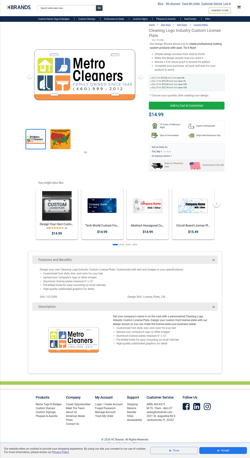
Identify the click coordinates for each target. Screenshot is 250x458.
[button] (115, 244)
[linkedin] (197, 407)
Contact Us (72, 423)
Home (152, 25)
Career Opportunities (78, 404)
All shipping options (162, 156)
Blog (160, 3)
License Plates (201, 25)
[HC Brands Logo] (19, 6)
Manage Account (105, 412)
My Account (173, 3)
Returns (131, 408)
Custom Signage (46, 412)
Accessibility (134, 420)
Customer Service (211, 3)
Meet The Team (75, 408)
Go (99, 8)
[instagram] (208, 407)
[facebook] (186, 407)
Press (69, 420)
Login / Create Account (109, 404)
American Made (75, 416)
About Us (71, 412)
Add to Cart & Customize (186, 105)
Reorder (131, 412)
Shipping (132, 404)
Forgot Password (105, 408)
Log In (227, 3)
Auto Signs (182, 25)
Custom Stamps (45, 408)
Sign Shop (166, 25)
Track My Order (191, 3)
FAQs (130, 416)
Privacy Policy (60, 452)
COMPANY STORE (220, 10)
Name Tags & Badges (49, 404)
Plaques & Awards (46, 416)
